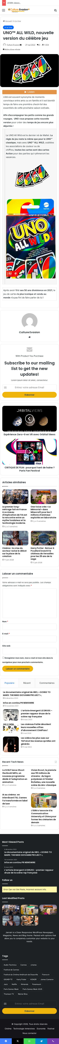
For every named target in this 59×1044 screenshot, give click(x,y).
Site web (6, 646)
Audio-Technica (10, 965)
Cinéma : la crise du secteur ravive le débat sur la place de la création (14, 552)
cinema (34, 965)
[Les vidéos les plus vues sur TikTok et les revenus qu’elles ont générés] (11, 744)
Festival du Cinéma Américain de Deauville (21, 974)
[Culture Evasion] (18, 10)
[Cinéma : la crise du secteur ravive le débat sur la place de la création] (15, 538)
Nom (5, 621)
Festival (51, 1028)
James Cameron (47, 979)
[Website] (29, 337)
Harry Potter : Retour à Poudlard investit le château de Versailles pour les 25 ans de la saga (42, 553)
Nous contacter (30, 1033)
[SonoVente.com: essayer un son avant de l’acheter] (29, 921)
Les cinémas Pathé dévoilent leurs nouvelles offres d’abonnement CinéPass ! (36, 727)
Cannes (23, 965)
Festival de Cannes (11, 970)
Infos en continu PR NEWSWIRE (18, 702)
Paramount (36, 984)
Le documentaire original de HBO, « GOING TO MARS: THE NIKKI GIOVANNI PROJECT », (27, 694)
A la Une (17, 21)
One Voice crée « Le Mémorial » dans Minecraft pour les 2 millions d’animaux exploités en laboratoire (43, 512)
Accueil (8, 21)
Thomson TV (9, 994)
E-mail (6, 633)
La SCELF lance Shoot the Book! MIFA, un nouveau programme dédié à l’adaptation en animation (14, 776)
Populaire (9, 683)
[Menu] (3, 11)
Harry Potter (21, 979)
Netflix (14, 984)
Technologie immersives (24, 1028)
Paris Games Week (11, 989)
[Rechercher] (55, 11)
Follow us (7, 880)
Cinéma (8, 1028)
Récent (27, 683)
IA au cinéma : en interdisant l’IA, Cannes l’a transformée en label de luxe (14, 799)
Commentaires (47, 683)
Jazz (6, 984)
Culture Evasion (13, 45)
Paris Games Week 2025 (32, 989)
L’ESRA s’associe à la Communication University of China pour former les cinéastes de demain (43, 816)
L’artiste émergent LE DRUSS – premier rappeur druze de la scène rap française (36, 713)
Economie (41, 1028)
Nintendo (24, 984)
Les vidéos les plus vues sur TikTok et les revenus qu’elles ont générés (38, 741)
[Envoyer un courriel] (20, 45)
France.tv (46, 974)
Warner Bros (22, 994)
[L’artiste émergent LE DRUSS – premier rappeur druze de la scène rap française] (11, 714)
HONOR (33, 979)
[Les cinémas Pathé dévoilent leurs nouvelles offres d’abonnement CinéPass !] (11, 728)
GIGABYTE (8, 979)
